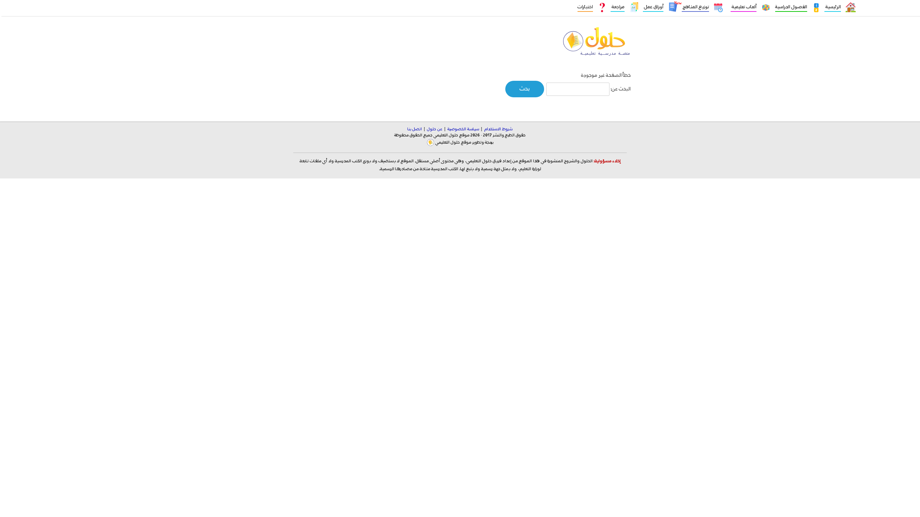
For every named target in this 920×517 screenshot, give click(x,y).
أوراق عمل (653, 7)
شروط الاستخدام (498, 129)
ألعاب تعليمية (743, 7)
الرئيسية (832, 7)
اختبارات (585, 7)
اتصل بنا (415, 129)
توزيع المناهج (695, 7)
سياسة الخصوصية (463, 129)
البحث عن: (621, 89)
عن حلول (434, 129)
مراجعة (618, 7)
